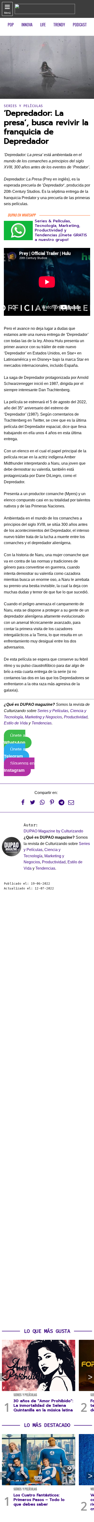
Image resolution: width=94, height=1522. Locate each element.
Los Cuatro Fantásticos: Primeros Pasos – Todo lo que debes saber (39, 1499)
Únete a (14, 739)
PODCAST (80, 25)
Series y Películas (23, 106)
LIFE (43, 25)
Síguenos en (19, 767)
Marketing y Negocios (43, 717)
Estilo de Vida (16, 723)
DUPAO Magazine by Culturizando (53, 831)
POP (11, 25)
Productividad (75, 717)
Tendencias (42, 723)
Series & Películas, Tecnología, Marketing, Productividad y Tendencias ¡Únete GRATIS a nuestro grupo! (61, 230)
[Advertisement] (47, 1109)
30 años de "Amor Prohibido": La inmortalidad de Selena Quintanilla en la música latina (43, 1405)
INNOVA (27, 25)
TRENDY (59, 25)
